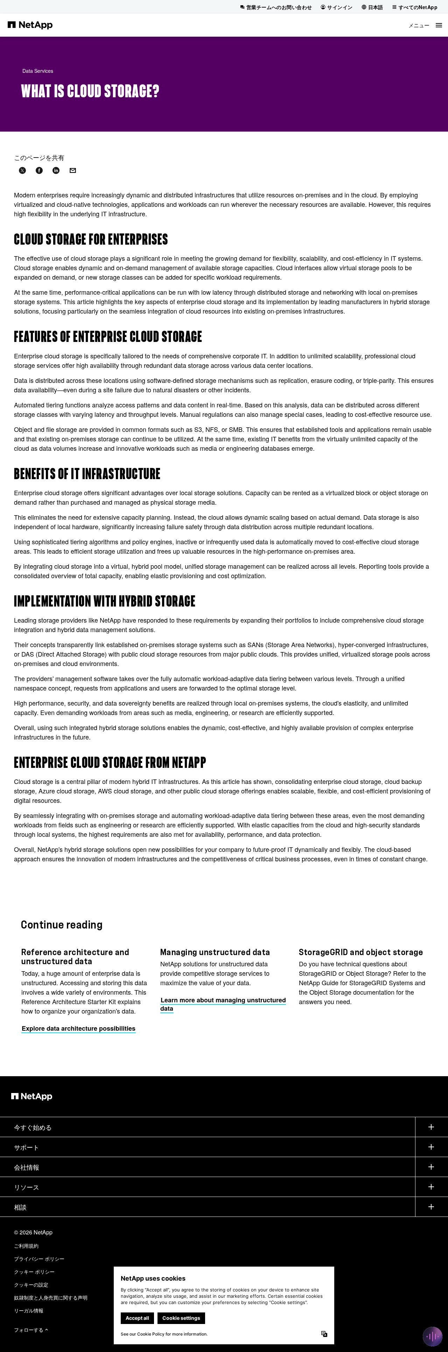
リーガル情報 (28, 1310)
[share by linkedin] (56, 170)
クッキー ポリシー (34, 1271)
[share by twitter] (22, 170)
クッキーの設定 (31, 1284)
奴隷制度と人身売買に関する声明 (51, 1297)
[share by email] (72, 170)
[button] (425, 25)
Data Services (37, 70)
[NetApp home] (30, 25)
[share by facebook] (39, 170)
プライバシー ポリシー (39, 1258)
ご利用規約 (26, 1245)
